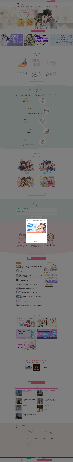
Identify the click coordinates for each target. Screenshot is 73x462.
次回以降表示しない (36, 241)
